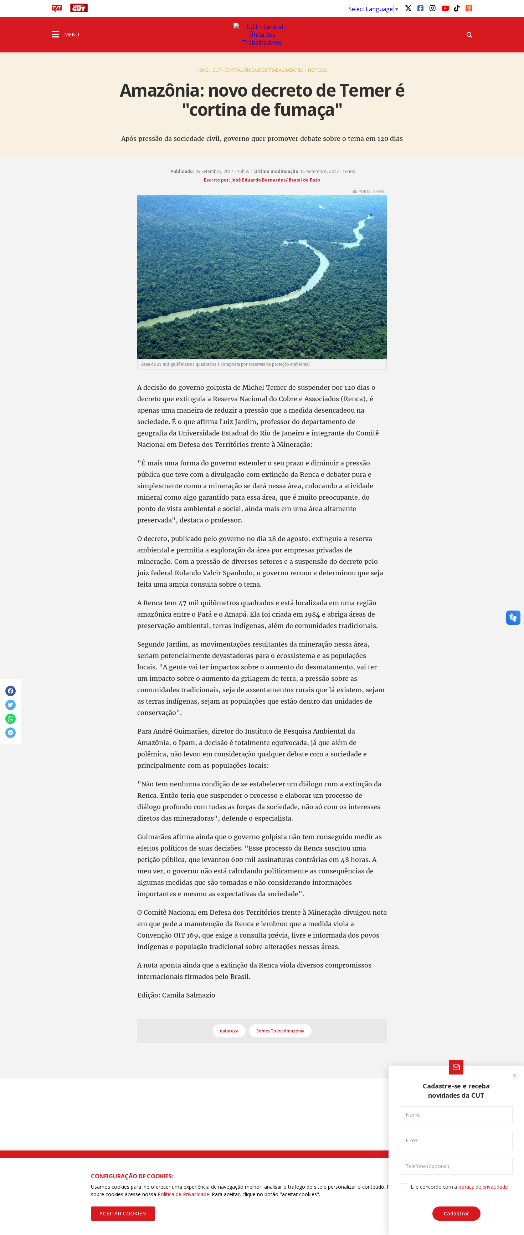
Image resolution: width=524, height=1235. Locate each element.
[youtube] (444, 7)
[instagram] (432, 7)
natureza (229, 1031)
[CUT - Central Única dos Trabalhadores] (262, 34)
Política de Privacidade (183, 1194)
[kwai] (468, 7)
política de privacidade (483, 1186)
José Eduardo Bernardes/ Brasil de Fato (275, 180)
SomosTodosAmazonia (280, 1031)
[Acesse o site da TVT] (57, 10)
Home (201, 70)
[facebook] (420, 7)
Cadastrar (456, 1213)
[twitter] (408, 7)
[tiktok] (456, 7)
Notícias (317, 70)
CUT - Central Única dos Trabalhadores (257, 70)
